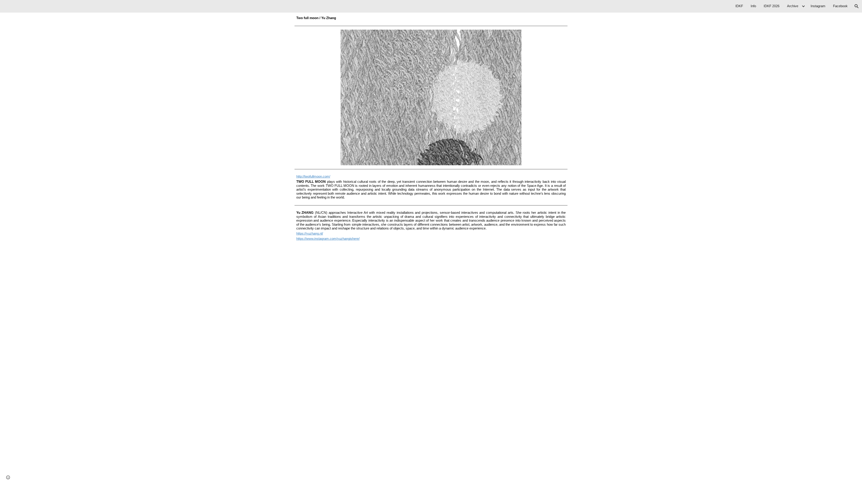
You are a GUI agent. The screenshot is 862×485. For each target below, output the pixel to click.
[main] (431, 18)
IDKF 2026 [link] (771, 6)
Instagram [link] (818, 6)
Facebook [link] (840, 6)
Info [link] (753, 6)
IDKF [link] (739, 6)
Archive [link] (792, 6)
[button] (856, 6)
